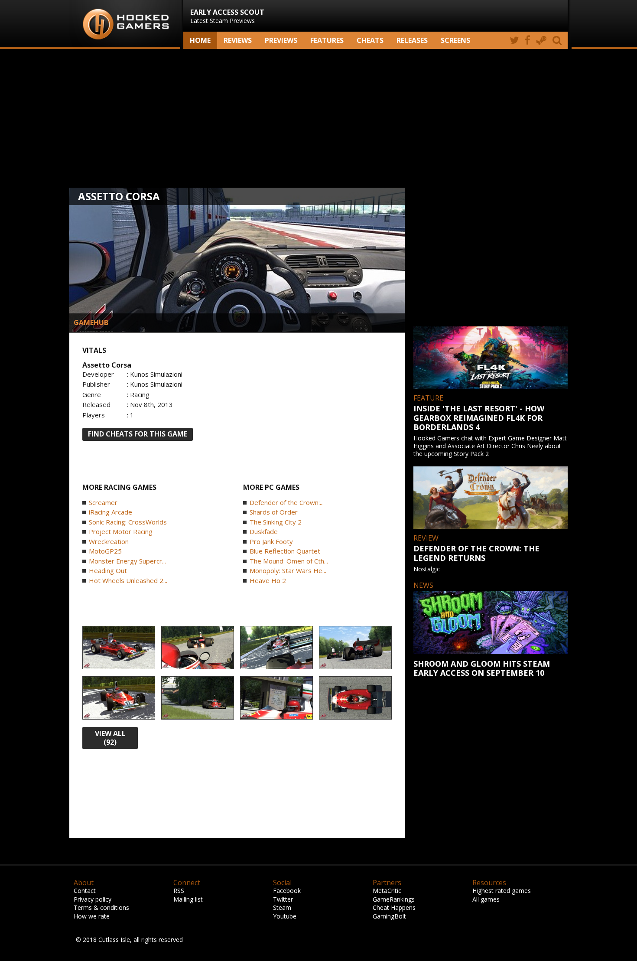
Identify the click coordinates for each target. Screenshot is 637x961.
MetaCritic (387, 890)
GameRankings (394, 899)
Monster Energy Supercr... (127, 561)
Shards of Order (274, 512)
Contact (85, 890)
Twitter (283, 899)
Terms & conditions (101, 907)
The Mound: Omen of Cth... (289, 561)
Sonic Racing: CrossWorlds (128, 522)
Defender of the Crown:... (287, 502)
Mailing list (188, 899)
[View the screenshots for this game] (118, 648)
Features (327, 40)
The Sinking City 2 (276, 522)
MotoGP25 (105, 551)
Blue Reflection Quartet (285, 551)
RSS (178, 890)
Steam (282, 907)
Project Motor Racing (121, 531)
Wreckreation (109, 541)
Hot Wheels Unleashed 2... (128, 580)
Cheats (370, 40)
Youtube (284, 916)
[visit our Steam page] (541, 40)
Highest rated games (501, 890)
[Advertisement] (318, 118)
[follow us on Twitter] (514, 40)
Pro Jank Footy (271, 541)
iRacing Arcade (110, 512)
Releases (412, 40)
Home (200, 40)
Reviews (238, 40)
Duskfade (264, 531)
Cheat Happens (394, 907)
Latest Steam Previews (227, 16)
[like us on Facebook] (527, 40)
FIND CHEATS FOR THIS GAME (137, 434)
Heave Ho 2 (268, 580)
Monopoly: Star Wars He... (288, 570)
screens (455, 40)
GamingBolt (389, 916)
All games (486, 899)
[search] (558, 40)
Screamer (103, 502)
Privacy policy (92, 899)
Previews (281, 40)
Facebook (287, 890)
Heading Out (108, 570)
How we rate (92, 916)
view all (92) (110, 738)
